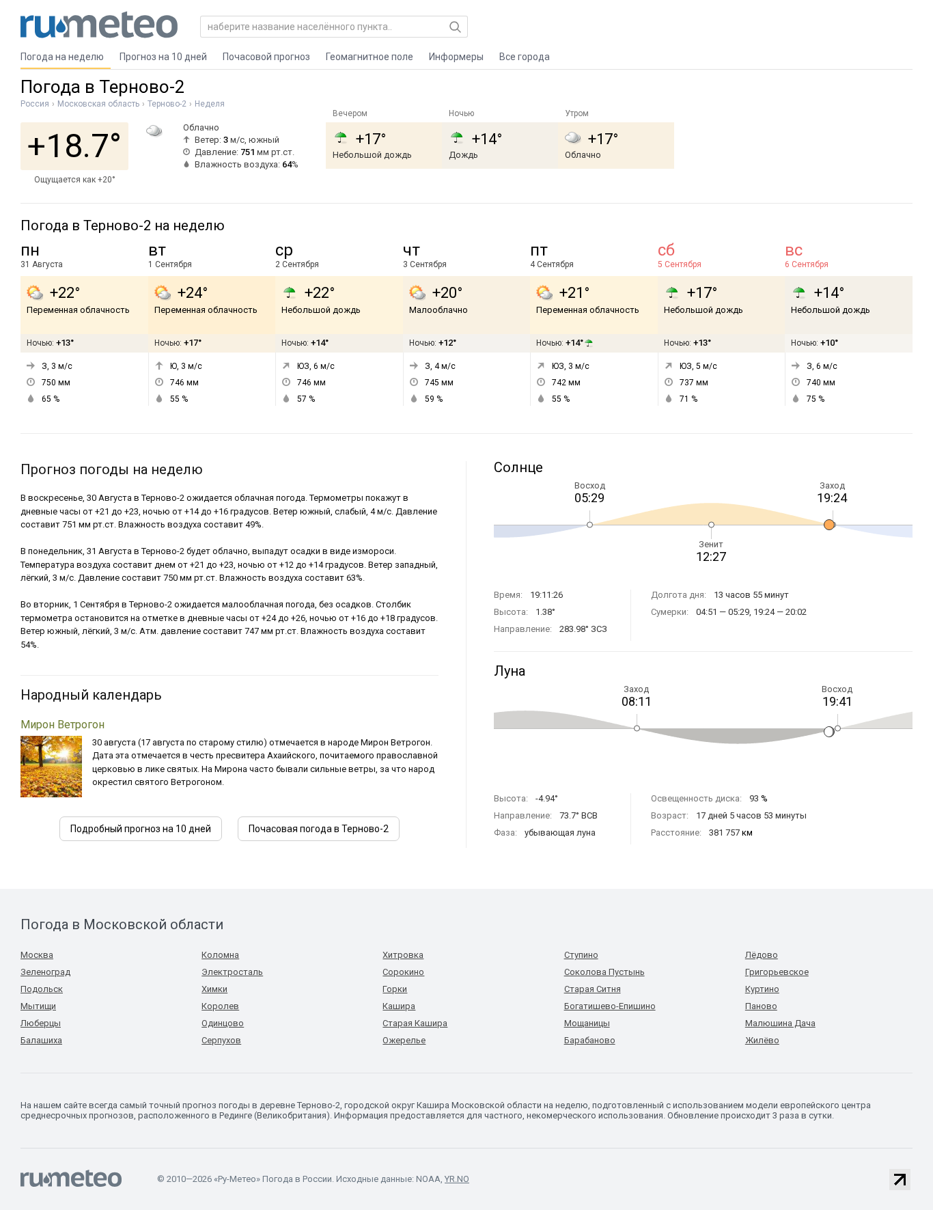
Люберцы (40, 1023)
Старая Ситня (592, 989)
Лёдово (761, 955)
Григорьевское (777, 972)
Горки (394, 989)
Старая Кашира (414, 1023)
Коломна (220, 955)
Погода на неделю (62, 56)
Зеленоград (45, 972)
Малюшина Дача (780, 1023)
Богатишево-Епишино (610, 1006)
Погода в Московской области (121, 924)
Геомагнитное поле (369, 56)
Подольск (41, 989)
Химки (214, 989)
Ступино (581, 955)
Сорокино (403, 972)
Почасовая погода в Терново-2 (319, 828)
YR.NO (457, 1179)
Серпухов (221, 1040)
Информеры (456, 56)
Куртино (762, 989)
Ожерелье (404, 1040)
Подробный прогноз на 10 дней (140, 828)
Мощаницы (587, 1023)
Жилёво (762, 1040)
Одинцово (222, 1023)
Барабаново (589, 1040)
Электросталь (232, 972)
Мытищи (38, 1006)
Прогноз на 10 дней (163, 56)
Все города (524, 56)
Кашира (398, 1006)
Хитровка (402, 955)
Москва (36, 955)
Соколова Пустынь (604, 972)
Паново (761, 1006)
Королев (220, 1006)
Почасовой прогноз (266, 56)
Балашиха (41, 1040)
